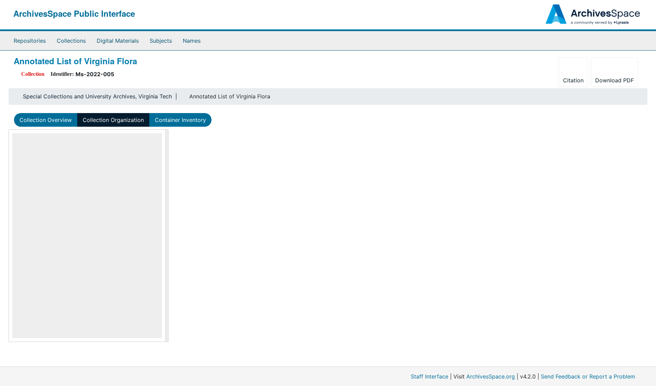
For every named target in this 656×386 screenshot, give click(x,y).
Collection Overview (45, 119)
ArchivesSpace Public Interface (74, 13)
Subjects (161, 40)
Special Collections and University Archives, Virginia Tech (97, 96)
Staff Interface (429, 376)
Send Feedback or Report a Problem (588, 376)
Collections (71, 40)
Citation (573, 80)
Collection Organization (113, 119)
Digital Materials (118, 40)
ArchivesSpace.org (490, 376)
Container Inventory (180, 119)
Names (192, 40)
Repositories (30, 40)
